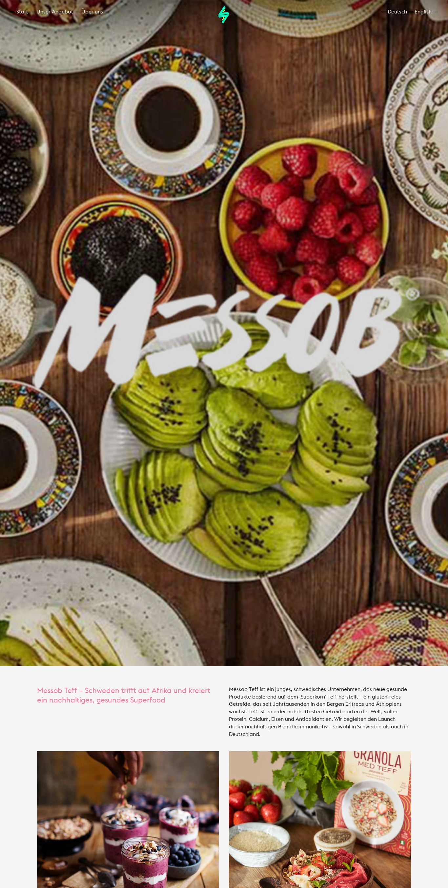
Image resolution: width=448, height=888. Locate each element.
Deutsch (397, 12)
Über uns (92, 12)
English (423, 12)
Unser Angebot (54, 12)
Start (22, 12)
